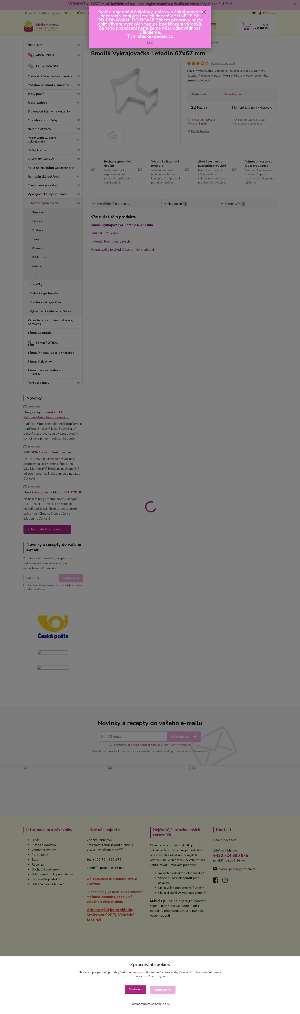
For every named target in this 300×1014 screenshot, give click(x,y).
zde (167, 1004)
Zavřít (150, 42)
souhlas (131, 972)
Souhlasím (163, 989)
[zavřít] (204, 12)
